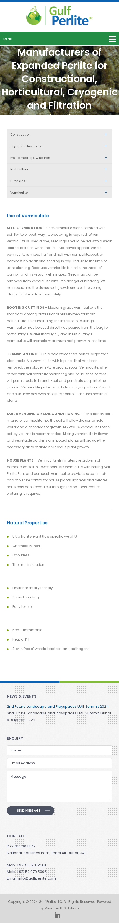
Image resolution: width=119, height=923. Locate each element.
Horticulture (19, 169)
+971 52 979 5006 (31, 871)
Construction (20, 134)
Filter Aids (17, 181)
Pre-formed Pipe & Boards (30, 157)
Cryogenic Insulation (26, 146)
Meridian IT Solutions (62, 908)
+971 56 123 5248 (31, 865)
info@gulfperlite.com (37, 878)
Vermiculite (19, 192)
